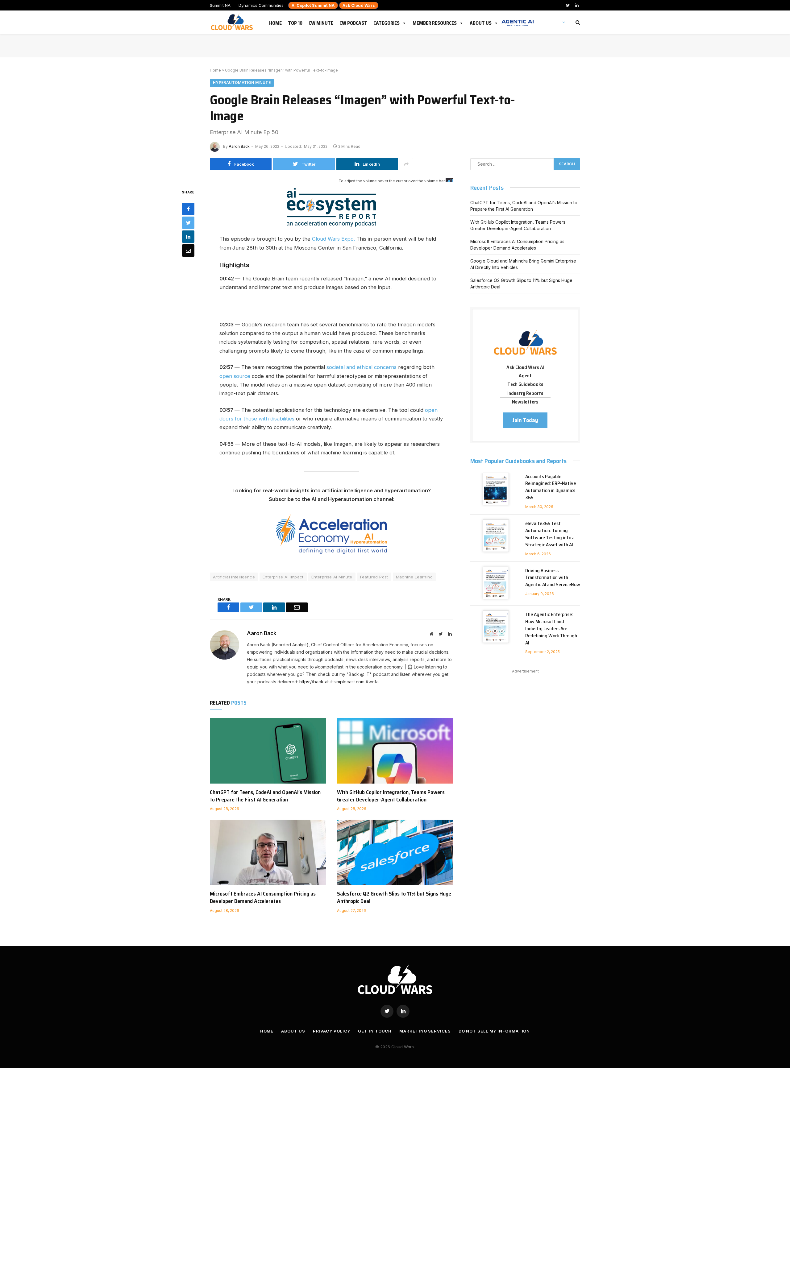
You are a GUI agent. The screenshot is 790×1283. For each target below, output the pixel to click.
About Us (481, 22)
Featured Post (374, 576)
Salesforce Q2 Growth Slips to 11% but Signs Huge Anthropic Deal (394, 897)
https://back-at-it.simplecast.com (331, 681)
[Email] (188, 250)
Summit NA (220, 5)
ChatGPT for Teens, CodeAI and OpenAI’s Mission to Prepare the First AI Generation (265, 796)
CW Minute (321, 22)
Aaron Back (239, 146)
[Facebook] (188, 208)
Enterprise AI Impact (283, 576)
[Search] (577, 22)
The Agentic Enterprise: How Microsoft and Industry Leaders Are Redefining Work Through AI (551, 628)
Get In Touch (375, 1030)
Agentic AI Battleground (517, 20)
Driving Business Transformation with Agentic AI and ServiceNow (552, 578)
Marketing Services (425, 1030)
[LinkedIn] (188, 236)
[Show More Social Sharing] (406, 164)
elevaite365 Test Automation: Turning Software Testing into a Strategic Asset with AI (550, 534)
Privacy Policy (332, 1030)
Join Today (525, 420)
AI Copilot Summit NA (313, 5)
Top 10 (295, 22)
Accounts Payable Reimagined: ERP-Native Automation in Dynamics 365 (550, 487)
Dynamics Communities (261, 5)
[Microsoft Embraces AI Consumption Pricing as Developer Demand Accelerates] (268, 852)
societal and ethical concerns (361, 367)
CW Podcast (353, 22)
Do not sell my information (494, 1030)
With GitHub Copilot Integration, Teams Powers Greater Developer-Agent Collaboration (391, 796)
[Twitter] (188, 222)
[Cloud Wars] (232, 22)
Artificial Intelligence (234, 576)
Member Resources (435, 22)
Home (275, 22)
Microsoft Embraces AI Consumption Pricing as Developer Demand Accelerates (263, 897)
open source (234, 376)
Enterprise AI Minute (331, 576)
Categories (386, 22)
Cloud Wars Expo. (333, 239)
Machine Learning (414, 576)
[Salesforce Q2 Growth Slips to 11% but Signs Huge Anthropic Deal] (395, 852)
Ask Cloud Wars (359, 5)
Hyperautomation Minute (242, 82)
